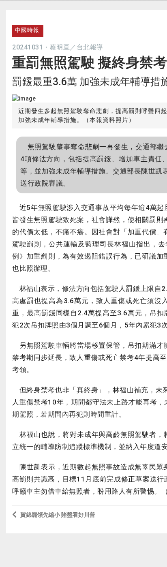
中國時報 (27, 30)
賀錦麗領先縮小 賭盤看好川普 (57, 514)
